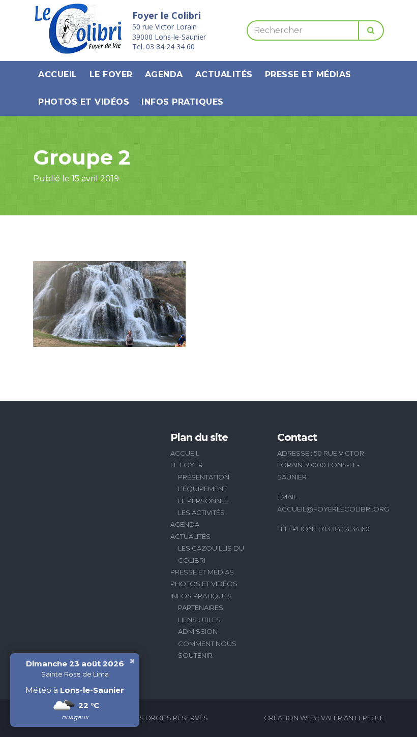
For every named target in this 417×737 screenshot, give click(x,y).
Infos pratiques (182, 102)
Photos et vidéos (83, 102)
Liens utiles (199, 620)
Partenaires (200, 607)
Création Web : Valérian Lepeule (324, 718)
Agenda (164, 74)
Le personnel (203, 501)
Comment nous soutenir (207, 649)
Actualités (224, 74)
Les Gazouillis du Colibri (211, 554)
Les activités (201, 512)
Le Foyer (111, 74)
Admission (198, 631)
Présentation (203, 477)
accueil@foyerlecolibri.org (333, 509)
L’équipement (202, 489)
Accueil (57, 74)
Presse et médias (308, 74)
